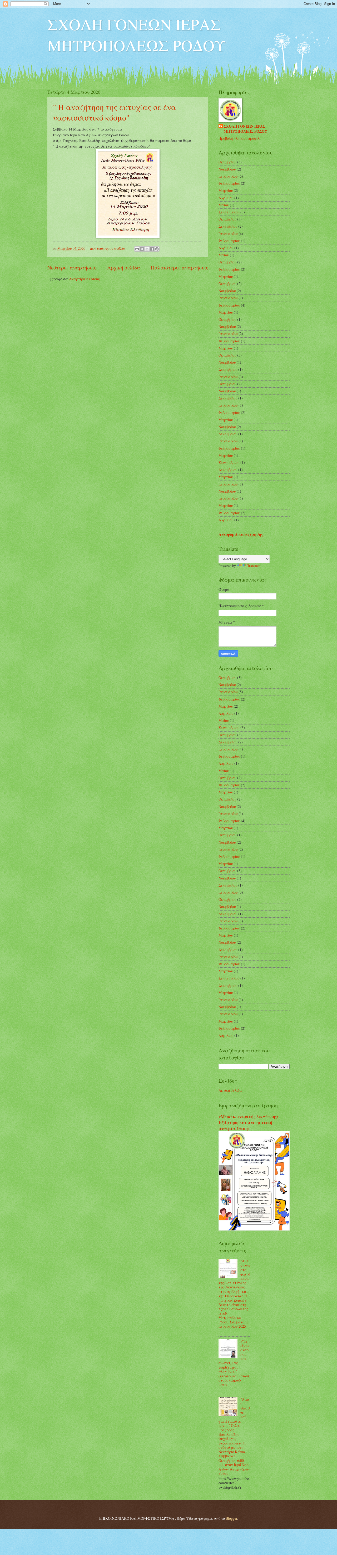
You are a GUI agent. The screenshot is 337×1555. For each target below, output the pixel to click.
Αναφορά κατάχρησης (241, 534)
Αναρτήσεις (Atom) (84, 278)
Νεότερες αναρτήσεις (71, 267)
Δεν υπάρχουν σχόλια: (108, 248)
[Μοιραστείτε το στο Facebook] (152, 249)
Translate (253, 565)
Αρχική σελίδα (123, 267)
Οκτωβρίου (227, 161)
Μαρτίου (226, 190)
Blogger (231, 1518)
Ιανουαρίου (228, 176)
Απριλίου (226, 197)
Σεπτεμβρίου (229, 211)
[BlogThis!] (142, 249)
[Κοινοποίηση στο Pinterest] (157, 249)
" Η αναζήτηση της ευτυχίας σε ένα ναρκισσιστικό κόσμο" (114, 112)
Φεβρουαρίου (229, 183)
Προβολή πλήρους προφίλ (239, 138)
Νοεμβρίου (227, 169)
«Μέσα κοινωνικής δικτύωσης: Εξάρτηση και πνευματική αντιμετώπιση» (248, 1122)
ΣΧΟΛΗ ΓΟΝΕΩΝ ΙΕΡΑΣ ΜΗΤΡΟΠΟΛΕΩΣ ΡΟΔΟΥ (136, 35)
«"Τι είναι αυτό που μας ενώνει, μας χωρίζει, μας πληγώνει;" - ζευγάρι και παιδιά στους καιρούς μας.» (234, 1363)
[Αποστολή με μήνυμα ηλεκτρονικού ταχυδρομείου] (137, 249)
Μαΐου (224, 204)
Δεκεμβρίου (228, 226)
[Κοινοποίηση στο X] (147, 249)
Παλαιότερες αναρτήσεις (179, 267)
